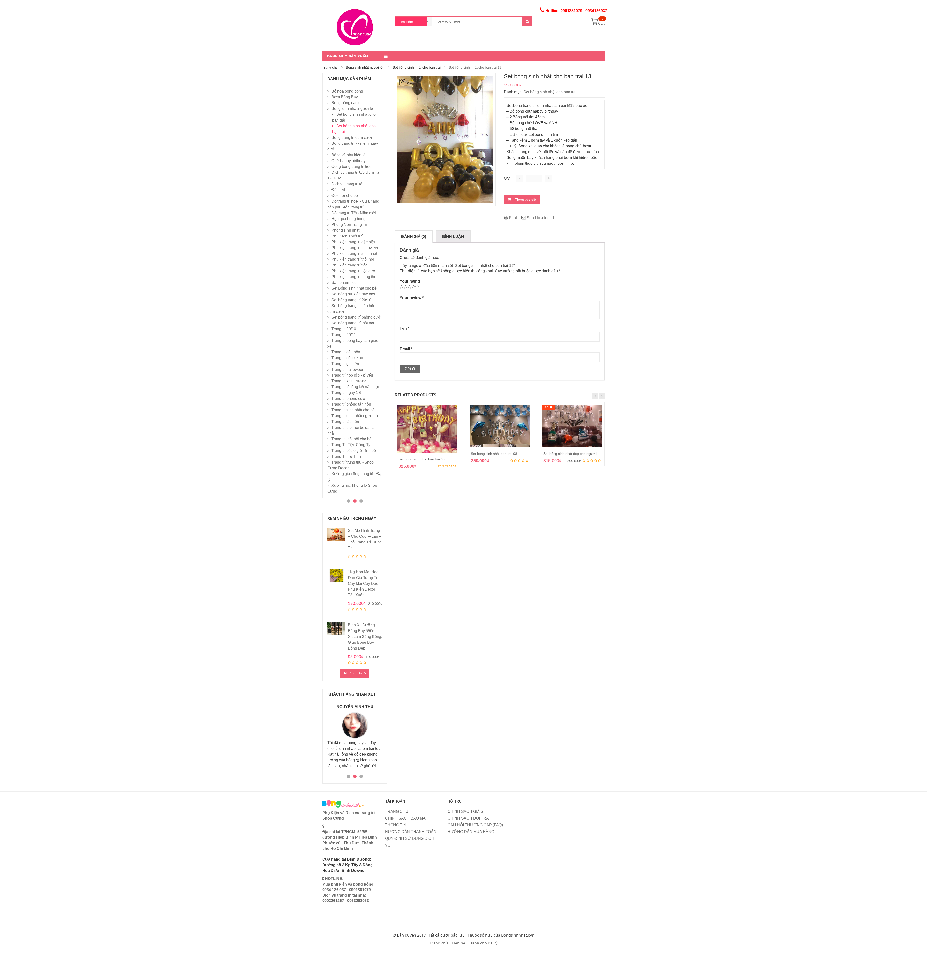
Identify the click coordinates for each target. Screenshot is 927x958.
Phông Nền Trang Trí (349, 224)
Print (512, 218)
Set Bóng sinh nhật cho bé (354, 288)
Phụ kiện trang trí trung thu (353, 277)
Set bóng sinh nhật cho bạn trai (417, 67)
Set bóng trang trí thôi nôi (352, 323)
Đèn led (338, 190)
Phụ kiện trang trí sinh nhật (354, 253)
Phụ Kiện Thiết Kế (347, 236)
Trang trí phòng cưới (348, 398)
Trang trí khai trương (348, 381)
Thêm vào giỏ (525, 199)
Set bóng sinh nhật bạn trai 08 (494, 454)
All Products (353, 673)
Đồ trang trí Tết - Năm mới (353, 213)
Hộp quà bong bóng (348, 219)
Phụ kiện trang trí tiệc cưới (354, 271)
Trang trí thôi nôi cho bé (351, 439)
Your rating (410, 281)
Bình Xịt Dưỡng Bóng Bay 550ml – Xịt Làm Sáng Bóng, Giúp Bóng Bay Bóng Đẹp (365, 636)
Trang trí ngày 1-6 (346, 393)
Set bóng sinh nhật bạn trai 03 (422, 459)
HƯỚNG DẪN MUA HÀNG (471, 832)
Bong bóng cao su (347, 103)
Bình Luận (453, 237)
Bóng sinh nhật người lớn (365, 67)
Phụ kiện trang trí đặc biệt (353, 242)
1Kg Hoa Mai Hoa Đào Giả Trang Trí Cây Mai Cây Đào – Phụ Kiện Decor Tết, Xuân (364, 583)
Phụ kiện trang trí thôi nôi (352, 259)
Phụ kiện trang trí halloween (355, 248)
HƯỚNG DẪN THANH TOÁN (410, 832)
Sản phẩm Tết (343, 282)
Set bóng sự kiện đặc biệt (353, 294)
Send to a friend (540, 218)
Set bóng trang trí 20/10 (351, 300)
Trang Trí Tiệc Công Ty (350, 445)
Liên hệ (458, 943)
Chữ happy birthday (348, 161)
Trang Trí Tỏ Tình (346, 456)
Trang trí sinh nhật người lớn (355, 416)
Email (406, 349)
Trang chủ (330, 67)
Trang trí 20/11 (343, 335)
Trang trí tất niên (345, 422)
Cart (601, 23)
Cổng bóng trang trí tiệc (351, 166)
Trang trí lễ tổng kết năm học (355, 387)
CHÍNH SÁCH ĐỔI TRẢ (468, 818)
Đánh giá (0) (413, 237)
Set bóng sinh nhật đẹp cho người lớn (572, 454)
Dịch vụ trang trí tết (347, 184)
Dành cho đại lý (483, 943)
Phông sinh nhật (345, 230)
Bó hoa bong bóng (347, 91)
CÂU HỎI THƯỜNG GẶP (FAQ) (475, 825)
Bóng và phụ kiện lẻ (348, 155)
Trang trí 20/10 (343, 329)
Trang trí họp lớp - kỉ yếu (352, 375)
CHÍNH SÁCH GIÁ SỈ (466, 811)
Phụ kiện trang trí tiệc (349, 265)
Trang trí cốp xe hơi (348, 358)
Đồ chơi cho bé (344, 195)
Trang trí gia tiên (345, 364)
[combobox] (413, 21)
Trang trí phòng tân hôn (351, 404)
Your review (412, 298)
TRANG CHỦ (396, 811)
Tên (404, 328)
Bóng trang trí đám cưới (351, 138)
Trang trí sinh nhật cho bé (353, 410)
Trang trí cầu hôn (345, 352)
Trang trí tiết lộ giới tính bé (353, 451)
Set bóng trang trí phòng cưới (356, 317)
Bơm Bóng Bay (344, 97)
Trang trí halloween (347, 369)
